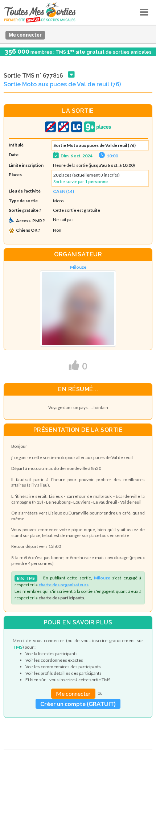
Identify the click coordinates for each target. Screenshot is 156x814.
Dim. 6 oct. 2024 (77, 155)
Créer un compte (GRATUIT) (78, 703)
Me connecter (25, 35)
